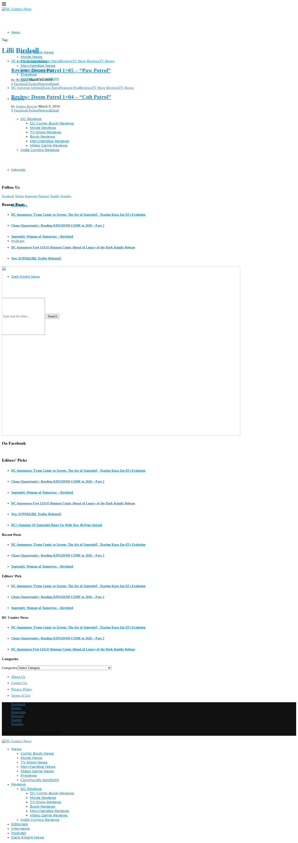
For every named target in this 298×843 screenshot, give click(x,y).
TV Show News (33, 762)
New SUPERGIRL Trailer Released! (36, 258)
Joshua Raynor (26, 106)
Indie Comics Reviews (39, 819)
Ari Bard (22, 80)
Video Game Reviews (49, 815)
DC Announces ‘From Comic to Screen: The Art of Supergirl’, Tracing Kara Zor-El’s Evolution (78, 214)
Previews (28, 74)
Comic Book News (37, 753)
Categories (9, 668)
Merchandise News (37, 65)
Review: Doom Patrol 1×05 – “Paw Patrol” (61, 70)
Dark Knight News (27, 837)
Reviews (18, 784)
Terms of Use (20, 695)
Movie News (31, 56)
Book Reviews (42, 806)
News (15, 32)
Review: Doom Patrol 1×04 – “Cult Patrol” (61, 97)
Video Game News (37, 771)
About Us (18, 676)
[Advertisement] (149, 148)
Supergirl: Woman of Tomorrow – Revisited (42, 236)
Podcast (17, 241)
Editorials (19, 824)
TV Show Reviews (45, 802)
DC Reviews (31, 788)
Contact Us (19, 683)
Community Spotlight (39, 780)
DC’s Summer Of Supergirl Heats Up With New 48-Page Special (56, 525)
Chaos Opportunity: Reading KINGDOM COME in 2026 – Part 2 (57, 225)
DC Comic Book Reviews (52, 793)
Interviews (20, 828)
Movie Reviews (43, 797)
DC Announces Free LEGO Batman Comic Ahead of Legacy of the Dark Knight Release (73, 247)
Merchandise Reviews (49, 811)
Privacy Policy (21, 689)
